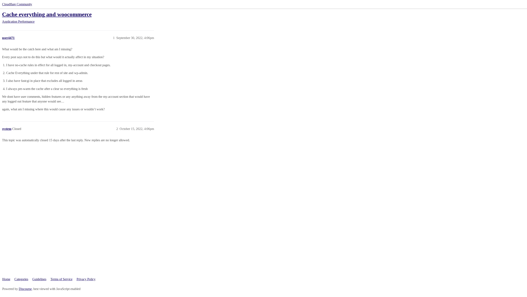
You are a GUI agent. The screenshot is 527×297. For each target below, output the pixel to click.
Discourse (25, 289)
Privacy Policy (86, 279)
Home (6, 279)
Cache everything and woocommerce (47, 14)
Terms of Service (61, 279)
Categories (21, 279)
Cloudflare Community (17, 4)
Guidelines (39, 279)
